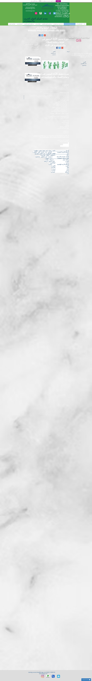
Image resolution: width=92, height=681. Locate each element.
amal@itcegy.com (64, 175)
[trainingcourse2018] (36, 13)
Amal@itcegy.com (30, 8)
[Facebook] (50, 13)
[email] (58, 676)
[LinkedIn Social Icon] (45, 13)
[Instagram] (42, 676)
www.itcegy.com (30, 11)
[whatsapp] (41, 13)
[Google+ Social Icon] (45, 35)
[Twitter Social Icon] (42, 35)
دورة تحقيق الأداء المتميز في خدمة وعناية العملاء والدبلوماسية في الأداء (52, 75)
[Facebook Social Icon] (40, 35)
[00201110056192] (47, 676)
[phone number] (53, 676)
